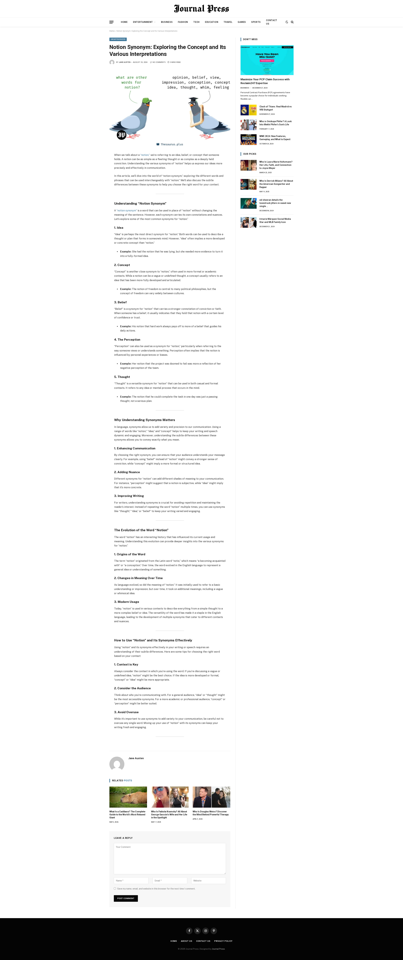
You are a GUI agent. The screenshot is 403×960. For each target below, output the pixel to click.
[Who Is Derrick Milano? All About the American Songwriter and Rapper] (249, 184)
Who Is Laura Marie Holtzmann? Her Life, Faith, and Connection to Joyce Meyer (275, 165)
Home (124, 22)
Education (211, 22)
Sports (256, 22)
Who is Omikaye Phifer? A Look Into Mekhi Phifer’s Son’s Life (275, 123)
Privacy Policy (223, 941)
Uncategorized (118, 39)
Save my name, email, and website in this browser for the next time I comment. (156, 888)
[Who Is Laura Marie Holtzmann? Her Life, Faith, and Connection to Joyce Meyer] (249, 165)
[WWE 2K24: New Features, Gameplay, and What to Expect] (249, 139)
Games (242, 22)
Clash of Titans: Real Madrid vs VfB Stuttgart (275, 108)
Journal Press (218, 949)
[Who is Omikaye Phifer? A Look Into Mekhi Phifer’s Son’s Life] (249, 124)
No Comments (159, 62)
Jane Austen (125, 62)
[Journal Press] (201, 8)
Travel (228, 22)
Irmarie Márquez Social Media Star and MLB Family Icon (275, 220)
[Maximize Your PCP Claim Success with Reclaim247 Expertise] (267, 60)
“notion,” (145, 154)
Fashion (183, 22)
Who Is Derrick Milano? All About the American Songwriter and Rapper (276, 184)
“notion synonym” (126, 210)
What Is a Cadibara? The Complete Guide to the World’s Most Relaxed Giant (127, 814)
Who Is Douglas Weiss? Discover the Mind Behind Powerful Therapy (211, 813)
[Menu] (111, 22)
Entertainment (143, 22)
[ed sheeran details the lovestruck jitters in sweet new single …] (249, 203)
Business (167, 22)
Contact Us (271, 22)
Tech (196, 22)
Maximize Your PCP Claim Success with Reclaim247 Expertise (265, 81)
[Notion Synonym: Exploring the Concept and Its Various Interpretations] (169, 108)
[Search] (292, 22)
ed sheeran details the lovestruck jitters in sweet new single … (275, 203)
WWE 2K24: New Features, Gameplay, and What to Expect (274, 138)
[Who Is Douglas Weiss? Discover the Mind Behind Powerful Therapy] (211, 797)
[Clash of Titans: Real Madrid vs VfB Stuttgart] (249, 110)
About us (186, 941)
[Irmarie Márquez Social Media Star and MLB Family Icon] (249, 222)
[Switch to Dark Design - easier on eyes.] (287, 22)
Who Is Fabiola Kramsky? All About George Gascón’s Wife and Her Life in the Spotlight (169, 814)
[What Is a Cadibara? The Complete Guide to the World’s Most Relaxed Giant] (128, 797)
